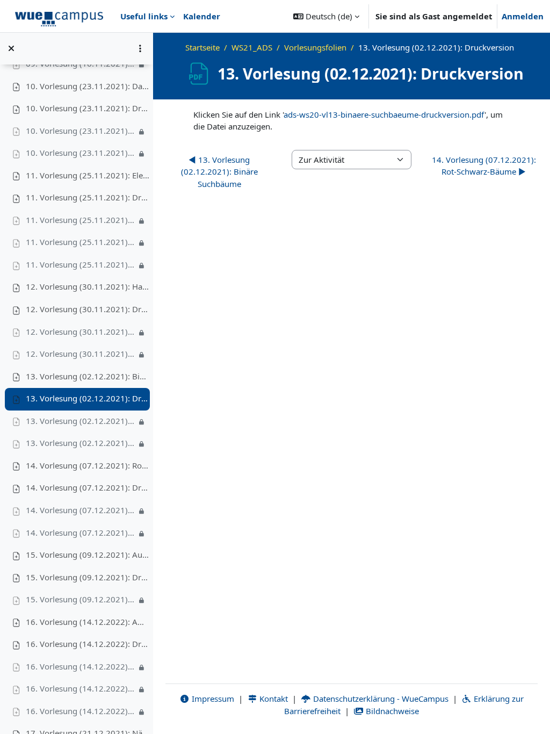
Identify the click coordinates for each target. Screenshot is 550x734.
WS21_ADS (251, 47)
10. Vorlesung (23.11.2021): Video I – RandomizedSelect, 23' (81, 130)
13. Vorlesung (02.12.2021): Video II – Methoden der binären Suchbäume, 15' (81, 442)
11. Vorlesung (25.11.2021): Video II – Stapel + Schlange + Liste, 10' (81, 241)
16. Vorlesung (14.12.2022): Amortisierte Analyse (87, 621)
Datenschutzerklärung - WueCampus (379, 698)
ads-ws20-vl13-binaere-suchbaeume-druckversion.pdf (384, 114)
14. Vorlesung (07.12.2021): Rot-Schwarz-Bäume (87, 465)
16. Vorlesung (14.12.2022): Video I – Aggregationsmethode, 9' (81, 666)
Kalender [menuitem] (201, 16)
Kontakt (272, 698)
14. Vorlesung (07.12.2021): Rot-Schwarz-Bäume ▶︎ (484, 165)
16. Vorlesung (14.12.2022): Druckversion (87, 643)
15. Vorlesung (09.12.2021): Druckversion (87, 577)
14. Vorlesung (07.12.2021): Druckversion (87, 487)
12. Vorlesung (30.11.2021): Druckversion (87, 309)
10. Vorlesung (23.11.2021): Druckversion (87, 108)
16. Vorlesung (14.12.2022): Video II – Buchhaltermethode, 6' (81, 688)
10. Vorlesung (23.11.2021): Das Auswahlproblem (87, 86)
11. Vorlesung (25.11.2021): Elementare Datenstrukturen (87, 175)
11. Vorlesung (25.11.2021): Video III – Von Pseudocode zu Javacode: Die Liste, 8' (81, 264)
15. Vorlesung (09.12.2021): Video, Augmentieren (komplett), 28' (81, 599)
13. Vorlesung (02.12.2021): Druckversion (87, 398)
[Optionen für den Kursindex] (140, 48)
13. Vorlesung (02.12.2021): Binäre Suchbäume (87, 376)
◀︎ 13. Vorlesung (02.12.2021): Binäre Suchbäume (219, 171)
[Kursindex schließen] (11, 48)
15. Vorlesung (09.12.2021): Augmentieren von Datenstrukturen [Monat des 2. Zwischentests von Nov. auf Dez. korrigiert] (87, 554)
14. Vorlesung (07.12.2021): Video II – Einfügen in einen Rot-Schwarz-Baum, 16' (81, 532)
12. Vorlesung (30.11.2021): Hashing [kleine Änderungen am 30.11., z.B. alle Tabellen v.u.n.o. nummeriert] (87, 286)
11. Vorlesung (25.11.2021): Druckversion (87, 197)
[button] (326, 16)
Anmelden (523, 16)
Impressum (212, 698)
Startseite (202, 47)
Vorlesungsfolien (315, 47)
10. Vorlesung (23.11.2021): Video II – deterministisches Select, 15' (81, 152)
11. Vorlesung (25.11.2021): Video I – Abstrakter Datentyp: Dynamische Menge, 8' (81, 219)
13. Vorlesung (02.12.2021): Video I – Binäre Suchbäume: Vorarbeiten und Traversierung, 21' (81, 420)
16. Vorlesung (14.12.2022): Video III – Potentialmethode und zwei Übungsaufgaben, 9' (81, 711)
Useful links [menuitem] (144, 16)
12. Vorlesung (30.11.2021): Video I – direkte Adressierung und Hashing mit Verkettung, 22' (81, 331)
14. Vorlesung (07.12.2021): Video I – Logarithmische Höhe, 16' (81, 510)
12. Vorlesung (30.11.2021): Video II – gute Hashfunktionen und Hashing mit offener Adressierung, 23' (81, 353)
